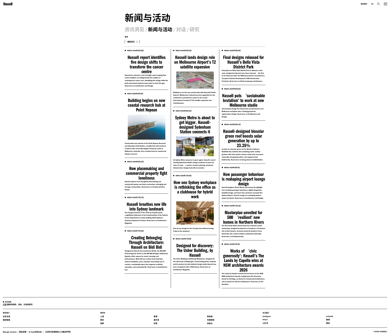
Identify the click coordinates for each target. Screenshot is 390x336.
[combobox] (132, 41)
